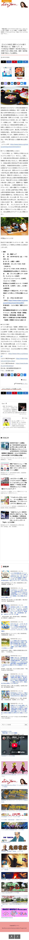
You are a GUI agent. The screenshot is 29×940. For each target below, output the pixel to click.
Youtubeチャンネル (6, 731)
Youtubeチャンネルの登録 (8, 756)
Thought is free (23, 928)
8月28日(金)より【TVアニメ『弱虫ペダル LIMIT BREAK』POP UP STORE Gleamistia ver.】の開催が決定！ (19, 694)
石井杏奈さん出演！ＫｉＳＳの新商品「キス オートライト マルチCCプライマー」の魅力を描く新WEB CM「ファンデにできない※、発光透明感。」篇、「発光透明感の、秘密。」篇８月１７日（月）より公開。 (14, 610)
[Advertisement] (14, 18)
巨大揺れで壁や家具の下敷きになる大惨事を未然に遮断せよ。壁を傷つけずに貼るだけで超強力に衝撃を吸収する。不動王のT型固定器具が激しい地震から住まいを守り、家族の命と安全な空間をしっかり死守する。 (14, 679)
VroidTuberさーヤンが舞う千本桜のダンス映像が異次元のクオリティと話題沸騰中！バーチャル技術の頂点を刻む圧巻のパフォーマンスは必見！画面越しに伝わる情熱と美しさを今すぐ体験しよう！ (14, 593)
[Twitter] (3, 62)
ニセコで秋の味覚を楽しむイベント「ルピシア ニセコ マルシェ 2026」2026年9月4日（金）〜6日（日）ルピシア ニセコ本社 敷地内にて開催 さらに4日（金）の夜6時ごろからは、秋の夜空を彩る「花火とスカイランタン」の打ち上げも (14, 576)
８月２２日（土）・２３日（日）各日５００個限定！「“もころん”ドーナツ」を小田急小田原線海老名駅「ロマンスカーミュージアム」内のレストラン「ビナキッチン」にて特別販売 (14, 627)
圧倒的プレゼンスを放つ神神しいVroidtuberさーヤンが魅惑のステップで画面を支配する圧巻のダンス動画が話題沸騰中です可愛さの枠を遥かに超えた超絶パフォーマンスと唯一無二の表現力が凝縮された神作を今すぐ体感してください (14, 710)
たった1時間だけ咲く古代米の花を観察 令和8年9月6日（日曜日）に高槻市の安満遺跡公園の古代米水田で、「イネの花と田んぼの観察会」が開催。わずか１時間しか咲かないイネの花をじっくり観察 (14, 644)
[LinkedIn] (20, 62)
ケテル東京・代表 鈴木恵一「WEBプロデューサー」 (14, 819)
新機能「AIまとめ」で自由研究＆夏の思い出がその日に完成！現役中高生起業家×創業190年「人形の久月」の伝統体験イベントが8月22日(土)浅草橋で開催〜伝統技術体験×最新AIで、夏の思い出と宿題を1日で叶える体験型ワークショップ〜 (14, 662)
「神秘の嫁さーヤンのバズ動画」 (9, 733)
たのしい (25, 379)
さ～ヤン (25, 383)
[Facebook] (9, 62)
